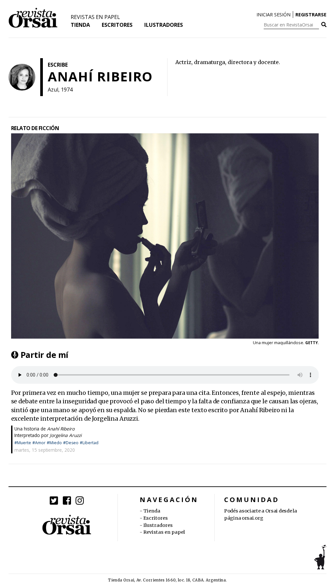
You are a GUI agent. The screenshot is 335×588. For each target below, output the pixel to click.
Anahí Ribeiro (61, 429)
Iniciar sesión (273, 14)
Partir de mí (44, 354)
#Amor (38, 442)
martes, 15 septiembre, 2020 (44, 450)
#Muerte (22, 442)
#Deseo (71, 442)
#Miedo (54, 442)
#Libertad (89, 442)
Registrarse (310, 14)
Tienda (80, 24)
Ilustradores (163, 24)
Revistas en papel (95, 17)
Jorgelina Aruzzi (65, 435)
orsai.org (252, 518)
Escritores (117, 24)
